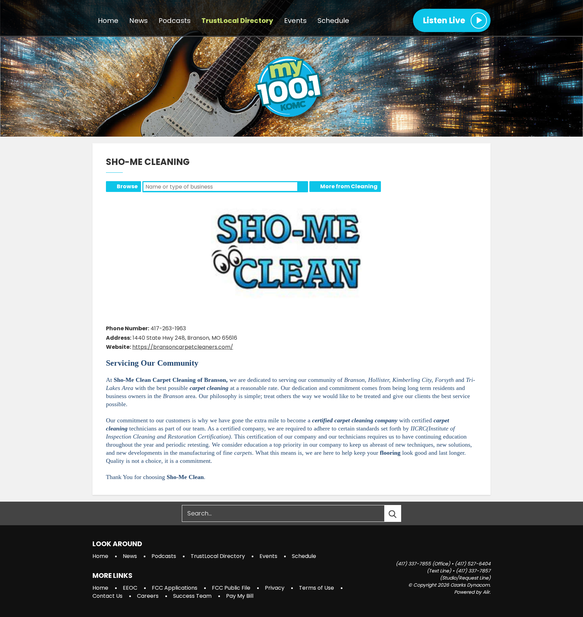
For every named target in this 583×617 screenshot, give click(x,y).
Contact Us (107, 596)
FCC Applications (174, 588)
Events (295, 20)
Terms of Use (316, 588)
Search (302, 186)
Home (108, 20)
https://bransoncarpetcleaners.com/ (182, 347)
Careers (148, 596)
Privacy (274, 588)
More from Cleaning (349, 186)
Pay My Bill (239, 596)
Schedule (333, 20)
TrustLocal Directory (237, 20)
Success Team (192, 596)
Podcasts (175, 20)
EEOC (130, 588)
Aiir (486, 592)
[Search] (399, 513)
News (138, 20)
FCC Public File (231, 588)
